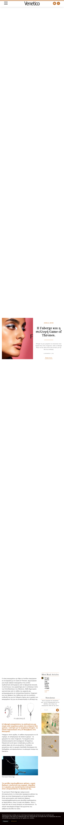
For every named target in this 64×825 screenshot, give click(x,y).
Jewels (46, 323)
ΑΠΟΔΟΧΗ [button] (14, 821)
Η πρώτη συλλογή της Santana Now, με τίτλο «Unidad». (48, 683)
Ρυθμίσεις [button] (5, 821)
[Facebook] (54, 3)
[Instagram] (58, 3)
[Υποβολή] (57, 710)
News (52, 323)
